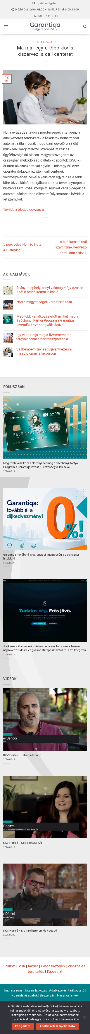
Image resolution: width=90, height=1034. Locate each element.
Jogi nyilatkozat (35, 990)
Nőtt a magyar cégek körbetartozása (44, 302)
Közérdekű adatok (25, 995)
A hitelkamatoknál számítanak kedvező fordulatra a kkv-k (71, 247)
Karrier (33, 966)
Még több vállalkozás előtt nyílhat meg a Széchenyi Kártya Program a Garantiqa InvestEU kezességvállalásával (47, 320)
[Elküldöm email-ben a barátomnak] (53, 224)
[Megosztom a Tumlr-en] (60, 224)
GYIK (21, 966)
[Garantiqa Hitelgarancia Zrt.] (45, 26)
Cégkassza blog (45, 42)
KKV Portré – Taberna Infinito (22, 755)
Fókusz (9, 966)
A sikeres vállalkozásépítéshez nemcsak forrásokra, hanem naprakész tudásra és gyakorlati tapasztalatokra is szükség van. (45, 648)
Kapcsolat (54, 971)
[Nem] (84, 1018)
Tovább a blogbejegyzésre (23, 209)
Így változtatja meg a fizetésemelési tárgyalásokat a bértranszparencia (44, 337)
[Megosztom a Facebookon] (37, 224)
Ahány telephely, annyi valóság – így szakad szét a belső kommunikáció (49, 290)
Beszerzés (47, 995)
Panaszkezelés (53, 966)
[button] (6, 26)
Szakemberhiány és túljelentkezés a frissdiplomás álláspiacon (44, 351)
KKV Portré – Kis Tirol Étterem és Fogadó (30, 930)
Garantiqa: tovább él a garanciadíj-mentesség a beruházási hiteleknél (41, 556)
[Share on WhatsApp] (29, 224)
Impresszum (13, 990)
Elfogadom (22, 1026)
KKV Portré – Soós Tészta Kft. (23, 842)
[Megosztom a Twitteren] (45, 224)
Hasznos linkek (67, 995)
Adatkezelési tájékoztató (67, 990)
